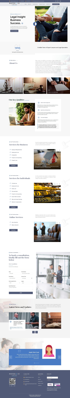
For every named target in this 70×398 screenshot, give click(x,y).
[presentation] (57, 150)
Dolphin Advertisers (37, 396)
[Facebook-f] (55, 1)
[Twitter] (57, 1)
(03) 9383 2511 (27, 379)
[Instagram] (58, 1)
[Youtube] (60, 1)
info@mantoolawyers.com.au (29, 377)
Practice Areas (35, 4)
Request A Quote (42, 4)
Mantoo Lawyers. (32, 395)
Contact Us (48, 4)
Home (26, 4)
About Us (29, 4)
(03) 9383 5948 (27, 381)
